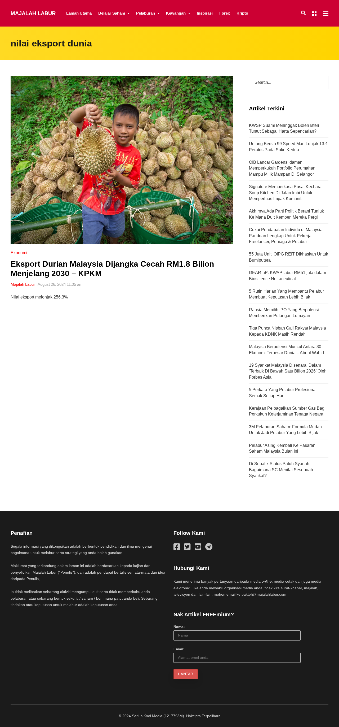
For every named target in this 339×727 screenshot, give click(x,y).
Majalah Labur (33, 13)
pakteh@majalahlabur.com (264, 594)
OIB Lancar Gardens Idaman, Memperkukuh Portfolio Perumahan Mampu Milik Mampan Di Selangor (282, 168)
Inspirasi (205, 13)
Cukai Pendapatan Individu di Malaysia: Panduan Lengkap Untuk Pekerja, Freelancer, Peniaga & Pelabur (286, 235)
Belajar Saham (111, 13)
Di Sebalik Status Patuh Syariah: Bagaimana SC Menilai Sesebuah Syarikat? (281, 469)
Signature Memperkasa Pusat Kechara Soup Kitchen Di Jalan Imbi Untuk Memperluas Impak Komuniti (285, 192)
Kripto (242, 13)
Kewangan (176, 13)
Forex (224, 13)
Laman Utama (79, 13)
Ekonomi (19, 252)
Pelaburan (145, 13)
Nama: (179, 627)
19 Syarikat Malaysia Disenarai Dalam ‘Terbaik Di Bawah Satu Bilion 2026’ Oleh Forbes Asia (288, 371)
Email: (179, 649)
